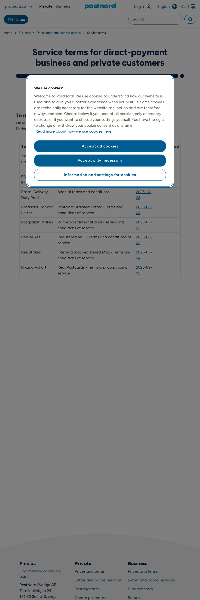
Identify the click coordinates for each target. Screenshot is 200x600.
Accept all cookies (100, 146)
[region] (100, 131)
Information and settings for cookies (100, 174)
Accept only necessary (100, 160)
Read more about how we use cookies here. (73, 131)
